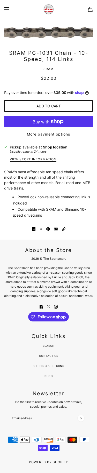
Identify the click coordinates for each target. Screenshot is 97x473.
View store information (33, 159)
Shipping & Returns (48, 365)
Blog (48, 375)
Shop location (55, 147)
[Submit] (80, 418)
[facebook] (41, 306)
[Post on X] (41, 228)
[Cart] (90, 9)
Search (48, 345)
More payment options (48, 134)
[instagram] (56, 306)
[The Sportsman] (48, 9)
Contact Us (48, 355)
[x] (48, 306)
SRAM (48, 69)
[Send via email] (56, 228)
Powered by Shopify (48, 462)
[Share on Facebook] (34, 228)
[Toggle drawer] (6, 9)
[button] (64, 228)
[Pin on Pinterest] (48, 228)
